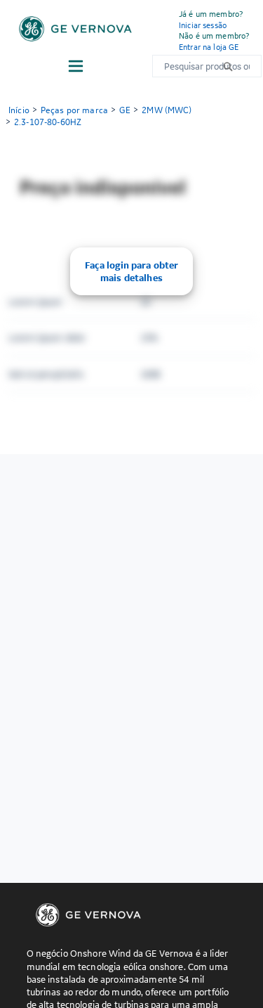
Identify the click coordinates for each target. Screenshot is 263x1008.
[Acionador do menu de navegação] (76, 66)
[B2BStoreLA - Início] (75, 28)
